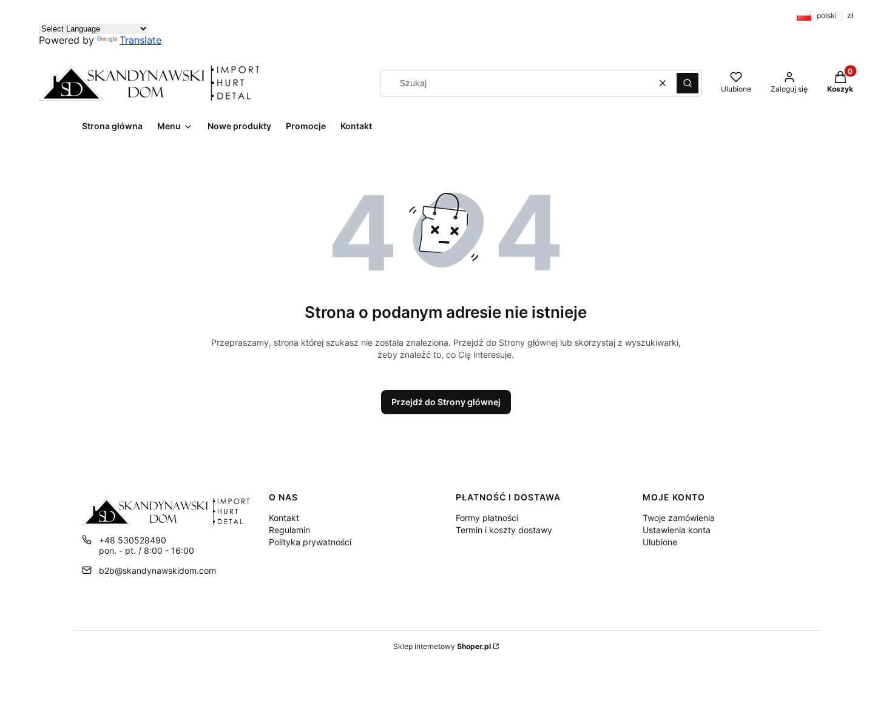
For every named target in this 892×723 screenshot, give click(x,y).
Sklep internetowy (442, 646)
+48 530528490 (132, 540)
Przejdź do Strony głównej (446, 402)
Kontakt (284, 518)
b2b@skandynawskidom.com (157, 570)
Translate (140, 40)
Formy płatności (487, 518)
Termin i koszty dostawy (504, 530)
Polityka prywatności (310, 542)
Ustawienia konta (677, 530)
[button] (687, 83)
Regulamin (289, 530)
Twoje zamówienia (679, 518)
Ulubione (660, 542)
